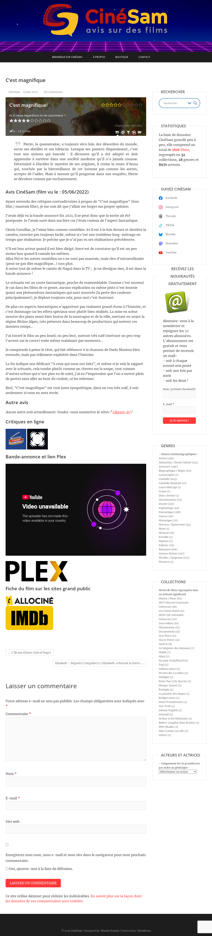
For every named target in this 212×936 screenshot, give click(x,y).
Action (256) (166, 458)
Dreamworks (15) (169, 631)
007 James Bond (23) (171, 610)
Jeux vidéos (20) (169, 623)
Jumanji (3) (166, 714)
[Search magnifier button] (195, 103)
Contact (144, 57)
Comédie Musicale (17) (173, 483)
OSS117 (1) (165, 735)
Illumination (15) (169, 627)
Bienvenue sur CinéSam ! (67, 57)
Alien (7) (164, 656)
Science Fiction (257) (171, 553)
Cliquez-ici (121, 412)
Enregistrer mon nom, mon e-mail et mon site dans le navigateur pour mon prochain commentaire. (76, 858)
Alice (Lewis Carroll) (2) (173, 730)
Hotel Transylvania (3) (173, 702)
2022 (12, 131)
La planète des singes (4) (174, 693)
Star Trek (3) (167, 706)
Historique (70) (168, 520)
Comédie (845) (168, 479)
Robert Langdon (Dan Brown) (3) (179, 722)
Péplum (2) (166, 541)
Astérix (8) (165, 644)
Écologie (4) (166, 689)
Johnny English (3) (170, 710)
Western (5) (166, 561)
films (180, 150)
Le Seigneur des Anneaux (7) (176, 648)
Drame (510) (166, 503)
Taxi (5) (163, 664)
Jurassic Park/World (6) (173, 660)
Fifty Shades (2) (168, 726)
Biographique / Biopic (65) (175, 470)
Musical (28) (166, 532)
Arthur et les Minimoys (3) (175, 718)
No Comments (53, 92)
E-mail (13, 798)
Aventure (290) (168, 466)
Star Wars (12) (167, 635)
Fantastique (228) (170, 512)
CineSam (14, 92)
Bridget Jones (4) (169, 697)
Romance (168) (168, 549)
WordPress (144, 930)
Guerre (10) (166, 516)
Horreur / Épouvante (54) (175, 524)
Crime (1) (164, 491)
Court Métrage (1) (170, 487)
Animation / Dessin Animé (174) (178, 462)
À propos (99, 57)
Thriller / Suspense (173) (174, 557)
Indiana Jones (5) (169, 668)
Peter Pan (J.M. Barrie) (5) (175, 681)
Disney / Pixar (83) (170, 598)
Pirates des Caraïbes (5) (173, 673)
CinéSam (76, 930)
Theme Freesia (110, 930)
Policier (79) (166, 545)
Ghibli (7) (164, 652)
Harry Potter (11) (169, 639)
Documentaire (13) (170, 499)
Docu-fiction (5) (169, 495)
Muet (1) (164, 528)
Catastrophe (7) (168, 474)
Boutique (121, 57)
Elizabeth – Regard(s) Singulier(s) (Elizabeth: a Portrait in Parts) (99, 663)
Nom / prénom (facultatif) (179, 389)
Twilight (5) (166, 677)
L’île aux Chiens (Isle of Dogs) (29, 652)
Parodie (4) (166, 536)
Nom (11, 774)
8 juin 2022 (30, 92)
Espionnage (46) (169, 508)
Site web (12, 821)
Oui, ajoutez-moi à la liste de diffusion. (40, 869)
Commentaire (18, 714)
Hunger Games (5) (170, 685)
